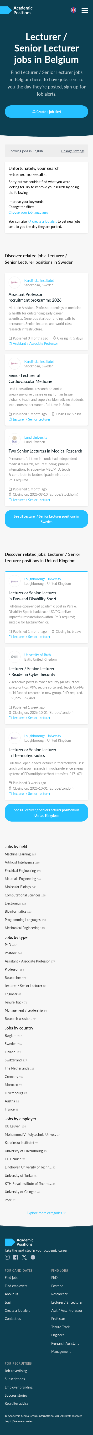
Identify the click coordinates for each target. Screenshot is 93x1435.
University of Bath (37, 654)
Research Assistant (65, 1343)
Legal (8, 1421)
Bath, (28, 659)
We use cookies (23, 1421)
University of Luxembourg (25, 1150)
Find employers (16, 1285)
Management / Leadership (26, 1010)
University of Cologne (22, 1191)
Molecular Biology (20, 886)
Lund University (35, 437)
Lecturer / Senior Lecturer (31, 419)
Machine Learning (20, 854)
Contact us (13, 1318)
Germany (14, 1076)
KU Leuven (15, 1126)
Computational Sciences (25, 895)
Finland (13, 1051)
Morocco (13, 1084)
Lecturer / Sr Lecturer (67, 1302)
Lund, (28, 441)
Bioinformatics (18, 911)
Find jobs (11, 1277)
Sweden (47, 285)
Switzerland (16, 1060)
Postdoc (13, 953)
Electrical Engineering (23, 870)
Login (8, 1302)
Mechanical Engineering (25, 927)
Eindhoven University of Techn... (30, 1167)
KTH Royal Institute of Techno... (30, 1183)
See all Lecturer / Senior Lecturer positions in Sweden (46, 519)
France (11, 1109)
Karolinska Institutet (39, 280)
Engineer (13, 994)
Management (61, 1351)
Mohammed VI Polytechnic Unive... (32, 1134)
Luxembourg (16, 1092)
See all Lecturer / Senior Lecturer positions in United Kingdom (46, 813)
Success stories (16, 1395)
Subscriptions (15, 1378)
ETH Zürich (15, 1159)
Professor (14, 969)
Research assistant (20, 1018)
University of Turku (20, 1175)
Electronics (15, 903)
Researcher (15, 977)
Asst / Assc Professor (66, 1310)
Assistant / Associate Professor (35, 343)
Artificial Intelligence (22, 862)
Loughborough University (42, 578)
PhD (10, 944)
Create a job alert (48, 111)
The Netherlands (19, 1068)
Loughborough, (35, 583)
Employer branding (18, 1387)
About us (11, 1293)
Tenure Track (16, 1002)
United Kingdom (59, 583)
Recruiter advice (16, 1403)
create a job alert (44, 221)
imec (10, 1200)
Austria (12, 1101)
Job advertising (16, 1370)
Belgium (13, 1035)
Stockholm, (33, 285)
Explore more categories (45, 1212)
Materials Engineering (23, 878)
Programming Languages (25, 919)
